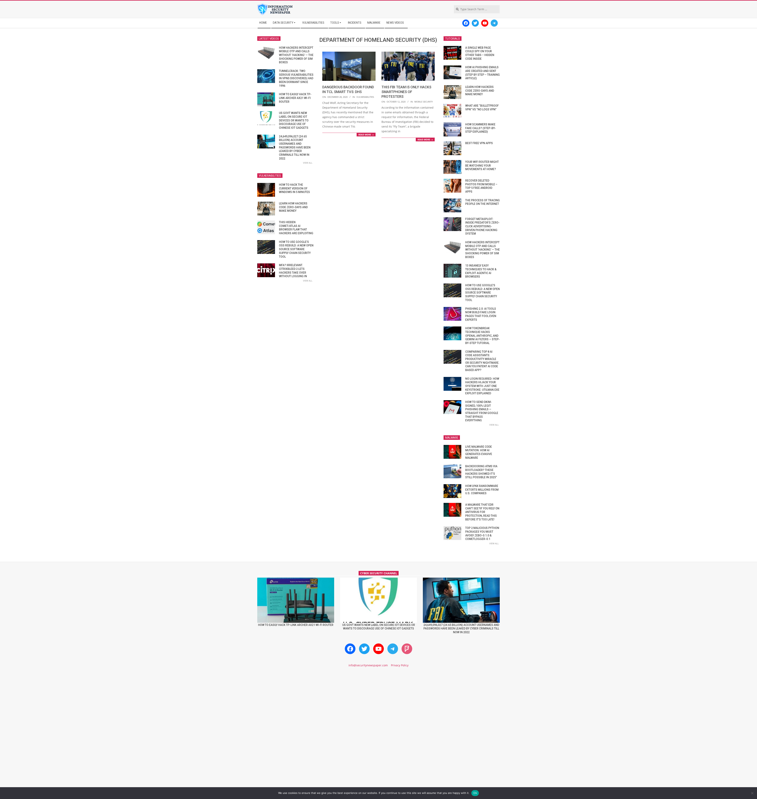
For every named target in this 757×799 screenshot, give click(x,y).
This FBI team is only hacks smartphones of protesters (406, 92)
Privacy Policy (399, 665)
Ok (475, 792)
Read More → (366, 134)
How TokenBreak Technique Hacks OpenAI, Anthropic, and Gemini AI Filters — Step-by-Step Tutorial (482, 336)
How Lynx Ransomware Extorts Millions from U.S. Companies (482, 489)
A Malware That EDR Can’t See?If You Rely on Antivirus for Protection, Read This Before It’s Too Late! (482, 512)
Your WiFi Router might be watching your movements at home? (482, 165)
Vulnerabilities (365, 96)
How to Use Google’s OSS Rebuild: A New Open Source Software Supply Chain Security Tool (296, 249)
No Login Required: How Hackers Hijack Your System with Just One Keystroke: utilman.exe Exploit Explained (482, 386)
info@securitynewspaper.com (368, 665)
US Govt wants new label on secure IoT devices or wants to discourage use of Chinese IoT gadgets (294, 120)
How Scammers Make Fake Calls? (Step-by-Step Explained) (480, 128)
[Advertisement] (378, 704)
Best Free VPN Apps (479, 143)
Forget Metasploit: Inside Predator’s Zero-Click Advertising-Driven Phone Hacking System (482, 226)
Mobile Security (423, 101)
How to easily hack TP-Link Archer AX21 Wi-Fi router (295, 98)
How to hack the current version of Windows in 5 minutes (294, 188)
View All (307, 162)
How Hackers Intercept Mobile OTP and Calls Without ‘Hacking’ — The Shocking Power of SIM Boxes (296, 55)
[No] (752, 793)
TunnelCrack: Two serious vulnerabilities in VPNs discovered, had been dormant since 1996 (296, 78)
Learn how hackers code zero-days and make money (293, 207)
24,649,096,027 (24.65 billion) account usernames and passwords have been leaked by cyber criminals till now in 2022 (294, 147)
